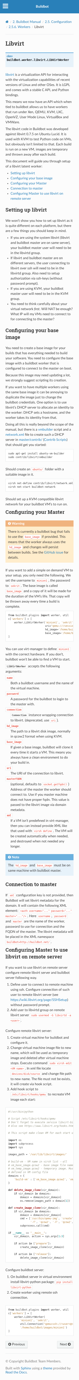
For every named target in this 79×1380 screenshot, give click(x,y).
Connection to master (27, 188)
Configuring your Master (29, 183)
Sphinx (26, 1368)
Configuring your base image (31, 178)
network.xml (14, 434)
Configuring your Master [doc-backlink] (34, 512)
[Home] (7, 22)
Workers (19, 27)
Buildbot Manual (27, 22)
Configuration (58, 22)
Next (64, 1344)
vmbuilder (45, 429)
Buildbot (42, 6)
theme (47, 1368)
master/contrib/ (30, 439)
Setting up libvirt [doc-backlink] (26, 209)
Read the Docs (16, 1372)
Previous (18, 1344)
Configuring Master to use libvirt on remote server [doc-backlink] (36, 953)
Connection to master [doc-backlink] (31, 884)
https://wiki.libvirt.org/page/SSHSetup (39, 1000)
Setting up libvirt (23, 173)
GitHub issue (53, 552)
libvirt (9, 74)
